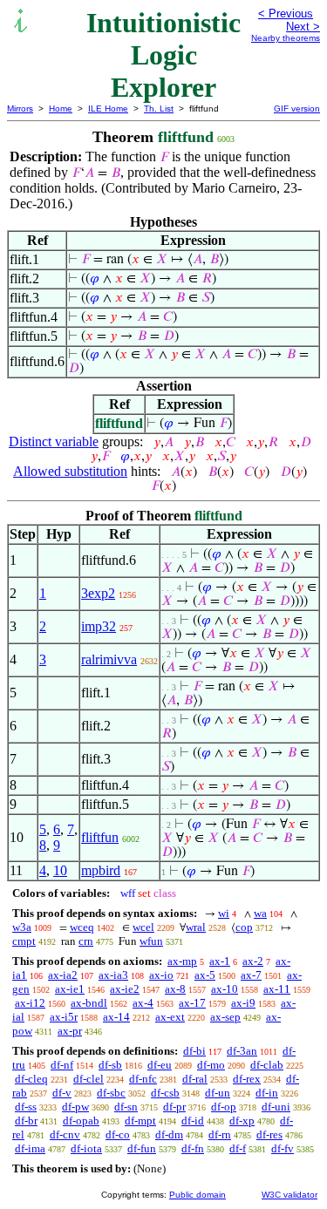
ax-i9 (243, 1002)
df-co (118, 1134)
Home (60, 108)
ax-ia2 (63, 974)
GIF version (297, 108)
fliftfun (100, 837)
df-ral (195, 1078)
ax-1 (219, 961)
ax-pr (70, 1030)
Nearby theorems (285, 38)
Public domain (197, 1194)
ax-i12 (30, 1002)
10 (60, 870)
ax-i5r (64, 1016)
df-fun (141, 1148)
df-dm (169, 1134)
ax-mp (182, 961)
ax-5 (204, 974)
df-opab (81, 1120)
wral (196, 927)
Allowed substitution (70, 471)
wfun (151, 941)
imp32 (98, 626)
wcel (143, 927)
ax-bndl (89, 1002)
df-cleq (31, 1078)
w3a (21, 927)
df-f (237, 1148)
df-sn (126, 1106)
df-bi (194, 1050)
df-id (192, 1120)
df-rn (219, 1134)
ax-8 (175, 988)
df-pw (75, 1106)
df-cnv (65, 1134)
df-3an (242, 1050)
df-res (269, 1134)
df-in (266, 1092)
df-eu (159, 1064)
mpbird (100, 870)
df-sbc (111, 1092)
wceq (82, 927)
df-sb (110, 1064)
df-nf (62, 1064)
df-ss (26, 1106)
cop (244, 927)
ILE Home (108, 108)
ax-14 (116, 1016)
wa (260, 913)
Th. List (159, 108)
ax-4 (143, 1002)
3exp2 (98, 593)
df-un (217, 1092)
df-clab (266, 1064)
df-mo (211, 1064)
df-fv (282, 1148)
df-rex (247, 1078)
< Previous (285, 13)
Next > (303, 26)
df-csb (165, 1092)
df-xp (242, 1120)
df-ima (30, 1148)
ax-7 (251, 974)
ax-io (161, 974)
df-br (26, 1120)
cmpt (24, 941)
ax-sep (225, 1016)
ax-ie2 (125, 988)
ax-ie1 (70, 988)
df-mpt (140, 1120)
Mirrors (20, 108)
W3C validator (289, 1194)
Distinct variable (54, 441)
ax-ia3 (113, 974)
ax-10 (224, 988)
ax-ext (170, 1016)
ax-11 (276, 988)
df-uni (276, 1106)
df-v (62, 1092)
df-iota (86, 1148)
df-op (223, 1106)
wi (223, 913)
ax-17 (192, 1002)
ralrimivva (109, 659)
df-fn (192, 1148)
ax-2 (252, 961)
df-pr (174, 1106)
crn (85, 941)
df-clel (88, 1078)
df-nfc (143, 1078)
